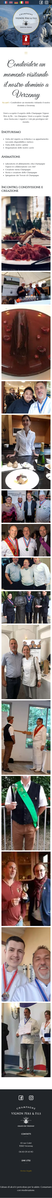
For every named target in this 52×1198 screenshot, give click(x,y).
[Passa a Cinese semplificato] (26, 2)
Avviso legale (26, 1171)
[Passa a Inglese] (11, 2)
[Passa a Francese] (6, 2)
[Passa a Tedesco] (16, 2)
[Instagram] (46, 2)
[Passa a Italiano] (21, 2)
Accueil (5, 102)
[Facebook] (41, 2)
